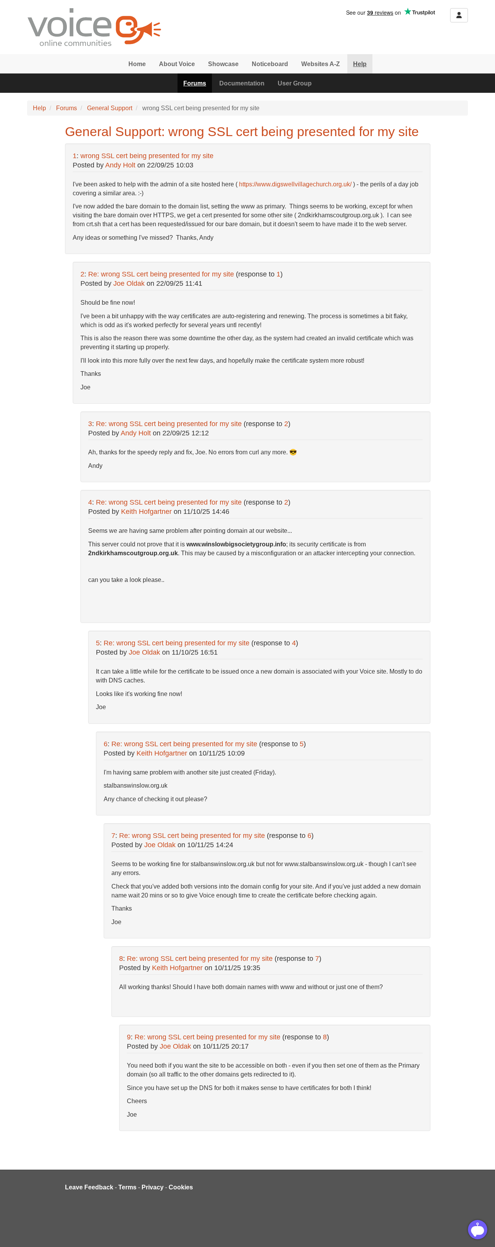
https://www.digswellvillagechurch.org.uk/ (295, 184)
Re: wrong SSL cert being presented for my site (161, 274)
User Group (295, 83)
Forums (194, 83)
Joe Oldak (129, 283)
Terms (127, 1187)
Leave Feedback (89, 1187)
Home (137, 64)
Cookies (181, 1187)
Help (360, 64)
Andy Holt (120, 165)
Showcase (223, 64)
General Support (109, 108)
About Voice (177, 64)
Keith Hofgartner (146, 511)
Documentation (242, 83)
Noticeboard (270, 64)
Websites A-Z (320, 64)
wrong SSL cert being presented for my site (146, 156)
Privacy (153, 1187)
